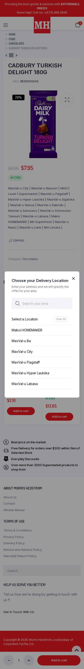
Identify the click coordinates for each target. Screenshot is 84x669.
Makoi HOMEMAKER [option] (27, 330)
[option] (42, 319)
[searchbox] (42, 303)
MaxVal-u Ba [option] (21, 341)
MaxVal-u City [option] (22, 352)
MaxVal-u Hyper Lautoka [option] (30, 373)
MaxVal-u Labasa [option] (25, 384)
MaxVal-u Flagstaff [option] (26, 362)
